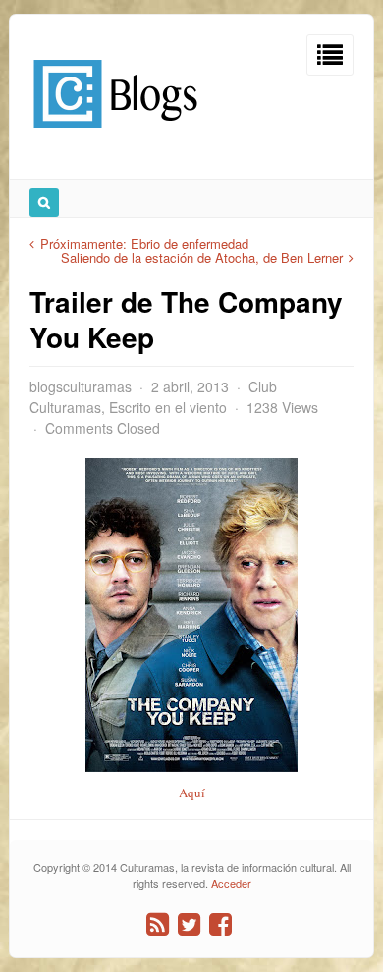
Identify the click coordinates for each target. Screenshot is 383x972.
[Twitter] (189, 924)
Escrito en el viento (168, 407)
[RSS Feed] (157, 924)
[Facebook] (220, 924)
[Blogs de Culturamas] (115, 135)
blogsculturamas (80, 386)
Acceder (231, 883)
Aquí (192, 792)
